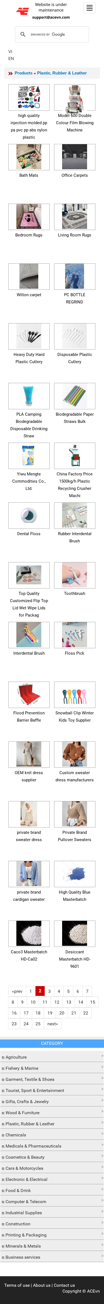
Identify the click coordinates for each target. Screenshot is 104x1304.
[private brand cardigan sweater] (28, 872)
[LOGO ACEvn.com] (43, 10)
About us (41, 1285)
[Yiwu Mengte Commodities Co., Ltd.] (28, 454)
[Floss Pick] (74, 633)
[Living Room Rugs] (74, 215)
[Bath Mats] (28, 155)
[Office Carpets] (74, 155)
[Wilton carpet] (28, 275)
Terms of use (17, 1285)
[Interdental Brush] (28, 633)
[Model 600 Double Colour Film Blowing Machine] (74, 98)
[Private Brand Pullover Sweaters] (74, 813)
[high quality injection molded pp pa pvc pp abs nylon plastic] (28, 96)
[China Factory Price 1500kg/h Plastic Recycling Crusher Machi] (74, 454)
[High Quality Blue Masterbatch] (74, 872)
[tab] (52, 1056)
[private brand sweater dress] (28, 813)
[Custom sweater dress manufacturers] (74, 753)
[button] (52, 1056)
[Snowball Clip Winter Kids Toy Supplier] (74, 693)
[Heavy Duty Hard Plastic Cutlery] (28, 335)
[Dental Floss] (28, 514)
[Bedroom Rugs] (28, 215)
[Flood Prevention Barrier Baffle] (28, 693)
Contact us (64, 1285)
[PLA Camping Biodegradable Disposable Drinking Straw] (28, 394)
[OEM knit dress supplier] (28, 753)
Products (23, 73)
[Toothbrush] (74, 574)
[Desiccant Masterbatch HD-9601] (74, 932)
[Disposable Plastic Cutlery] (74, 335)
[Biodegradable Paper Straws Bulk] (74, 394)
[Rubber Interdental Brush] (74, 514)
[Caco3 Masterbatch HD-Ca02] (28, 932)
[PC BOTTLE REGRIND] (74, 275)
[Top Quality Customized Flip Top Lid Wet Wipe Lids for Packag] (28, 574)
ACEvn (93, 1291)
